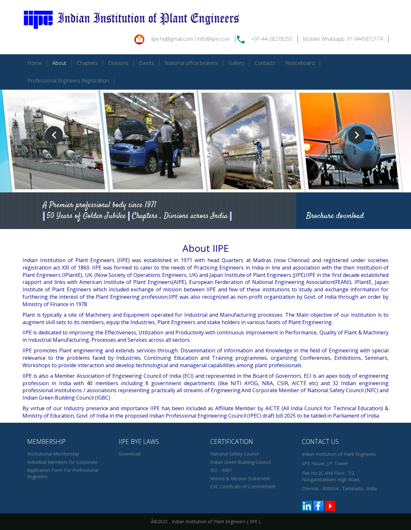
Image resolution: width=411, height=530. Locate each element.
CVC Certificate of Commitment (243, 486)
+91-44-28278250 (271, 38)
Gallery (236, 62)
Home (35, 62)
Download (129, 454)
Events (146, 62)
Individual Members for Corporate (62, 462)
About (59, 62)
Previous (54, 135)
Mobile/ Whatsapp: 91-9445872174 (343, 38)
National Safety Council (234, 454)
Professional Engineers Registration (68, 80)
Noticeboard (300, 62)
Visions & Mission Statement (240, 478)
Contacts (265, 62)
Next (357, 135)
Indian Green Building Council (240, 462)
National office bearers (191, 62)
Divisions (118, 62)
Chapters (87, 62)
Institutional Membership (53, 454)
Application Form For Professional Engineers (62, 473)
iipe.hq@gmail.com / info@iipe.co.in (190, 38)
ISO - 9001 (221, 470)
